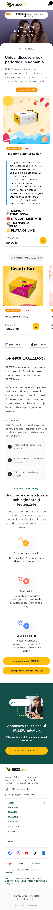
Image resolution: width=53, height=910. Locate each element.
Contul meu (14, 826)
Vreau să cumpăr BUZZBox (27, 661)
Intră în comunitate (26, 750)
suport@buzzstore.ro (21, 794)
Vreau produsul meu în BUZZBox (27, 670)
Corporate (13, 821)
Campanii (13, 807)
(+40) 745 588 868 (19, 789)
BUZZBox (13, 812)
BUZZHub (13, 817)
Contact (12, 831)
